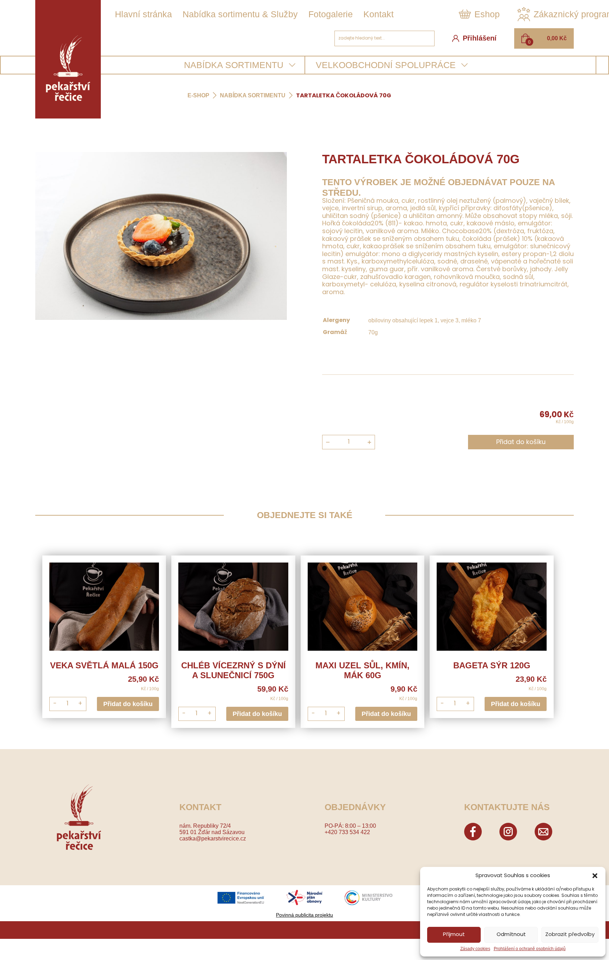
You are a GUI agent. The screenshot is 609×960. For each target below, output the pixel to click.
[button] (594, 875)
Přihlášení (480, 38)
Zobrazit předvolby (570, 934)
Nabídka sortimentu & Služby (240, 14)
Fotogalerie (330, 14)
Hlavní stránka (143, 14)
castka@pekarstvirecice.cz (212, 838)
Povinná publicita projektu (304, 915)
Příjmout (454, 934)
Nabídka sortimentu (252, 95)
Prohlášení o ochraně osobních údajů (530, 948)
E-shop (198, 95)
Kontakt (378, 14)
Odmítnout (511, 934)
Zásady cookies (475, 948)
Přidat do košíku (521, 442)
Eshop (487, 14)
